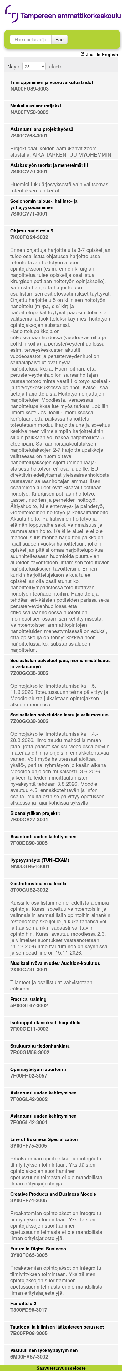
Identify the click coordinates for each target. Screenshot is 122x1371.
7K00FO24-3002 (29, 237)
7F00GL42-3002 (29, 1099)
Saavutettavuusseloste (61, 1368)
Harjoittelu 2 (23, 1303)
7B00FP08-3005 (29, 1333)
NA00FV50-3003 (29, 112)
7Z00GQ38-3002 (29, 672)
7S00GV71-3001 (29, 213)
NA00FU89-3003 (29, 88)
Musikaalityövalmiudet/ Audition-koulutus (55, 963)
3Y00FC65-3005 (29, 1255)
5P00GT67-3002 (29, 1005)
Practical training (28, 999)
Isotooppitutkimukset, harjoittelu (45, 1022)
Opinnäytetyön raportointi (38, 1069)
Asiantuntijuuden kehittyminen (43, 836)
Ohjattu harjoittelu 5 (31, 230)
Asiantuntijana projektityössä (42, 129)
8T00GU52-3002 (29, 889)
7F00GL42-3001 (29, 1122)
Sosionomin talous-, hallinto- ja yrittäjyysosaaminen (44, 204)
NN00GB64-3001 (30, 866)
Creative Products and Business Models (53, 1194)
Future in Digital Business (38, 1248)
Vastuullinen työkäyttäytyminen (44, 1350)
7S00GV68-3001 (29, 135)
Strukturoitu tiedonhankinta (40, 1046)
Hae (59, 39)
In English (107, 54)
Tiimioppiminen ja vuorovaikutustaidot (51, 82)
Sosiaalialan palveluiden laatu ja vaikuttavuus (59, 714)
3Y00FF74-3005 (28, 1200)
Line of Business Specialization (44, 1139)
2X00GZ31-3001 (29, 969)
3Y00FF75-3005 (28, 1145)
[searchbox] (31, 39)
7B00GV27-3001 (29, 819)
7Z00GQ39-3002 (29, 721)
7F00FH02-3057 (28, 1075)
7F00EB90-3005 (29, 842)
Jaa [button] (89, 54)
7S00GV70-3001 (29, 171)
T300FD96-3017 (28, 1309)
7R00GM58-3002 (29, 1052)
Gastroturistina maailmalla (38, 883)
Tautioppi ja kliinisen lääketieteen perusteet (57, 1327)
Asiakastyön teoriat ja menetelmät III (49, 165)
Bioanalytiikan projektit (35, 813)
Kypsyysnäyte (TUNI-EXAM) (39, 860)
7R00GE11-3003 (29, 1028)
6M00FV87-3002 (29, 1356)
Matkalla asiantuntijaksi (35, 105)
